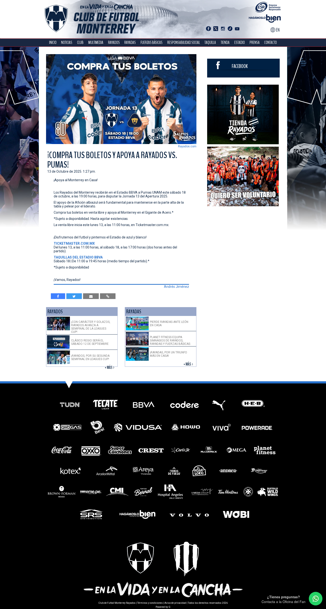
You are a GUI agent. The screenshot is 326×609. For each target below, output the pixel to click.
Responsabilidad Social (183, 42)
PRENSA (255, 42)
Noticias (66, 42)
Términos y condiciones (150, 603)
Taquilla (210, 42)
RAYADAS (130, 42)
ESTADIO (239, 42)
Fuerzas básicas (152, 42)
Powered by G (163, 607)
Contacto (270, 42)
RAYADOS (114, 42)
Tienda (225, 42)
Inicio (53, 42)
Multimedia (95, 42)
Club (80, 42)
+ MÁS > (110, 367)
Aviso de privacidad (175, 603)
